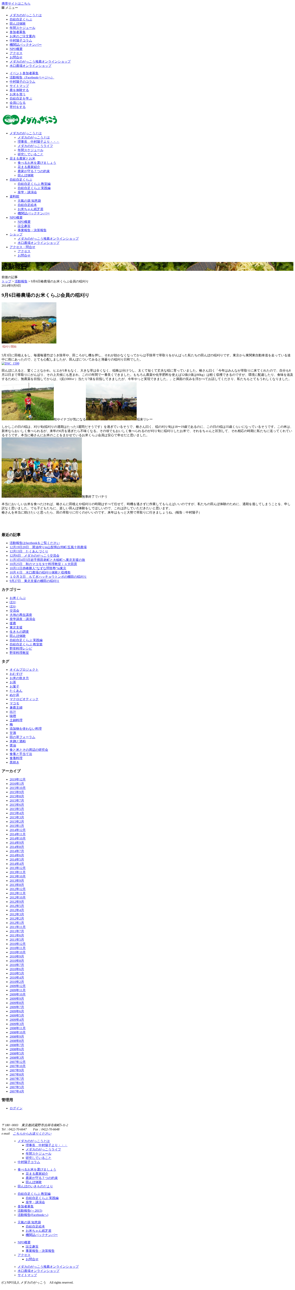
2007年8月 (17, 1074)
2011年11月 (18, 927)
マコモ (14, 703)
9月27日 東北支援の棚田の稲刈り (34, 581)
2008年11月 (18, 1028)
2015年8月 (17, 796)
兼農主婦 (16, 707)
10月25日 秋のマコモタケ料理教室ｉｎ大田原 (43, 564)
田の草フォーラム (22, 737)
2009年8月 (17, 1003)
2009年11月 (18, 990)
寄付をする (18, 107)
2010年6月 (17, 969)
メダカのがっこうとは (26, 15)
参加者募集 (18, 32)
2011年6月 (17, 935)
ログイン (16, 1108)
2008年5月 (17, 1053)
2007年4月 (17, 1091)
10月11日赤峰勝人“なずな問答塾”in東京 (38, 568)
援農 (13, 623)
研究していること (30, 154)
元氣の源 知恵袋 (29, 200)
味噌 (13, 716)
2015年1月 (17, 825)
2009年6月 (17, 1011)
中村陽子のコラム (22, 81)
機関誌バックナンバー (26, 44)
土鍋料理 (16, 720)
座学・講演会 (27, 192)
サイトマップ (19, 86)
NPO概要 (16, 49)
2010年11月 (18, 948)
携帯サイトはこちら (16, 3)
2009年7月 (17, 1007)
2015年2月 (17, 821)
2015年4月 (17, 813)
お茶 (13, 682)
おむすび (16, 674)
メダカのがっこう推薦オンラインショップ (40, 61)
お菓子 (14, 686)
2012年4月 (17, 910)
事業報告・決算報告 (32, 230)
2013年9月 (17, 880)
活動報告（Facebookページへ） (32, 77)
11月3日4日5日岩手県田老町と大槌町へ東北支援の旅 (47, 559)
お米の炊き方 (19, 678)
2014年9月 (17, 842)
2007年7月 (17, 1078)
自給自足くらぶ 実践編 (34, 188)
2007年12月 (18, 1062)
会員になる (18, 102)
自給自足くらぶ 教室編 (34, 183)
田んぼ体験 (18, 23)
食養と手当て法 (21, 754)
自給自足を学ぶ (21, 98)
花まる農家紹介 (29, 167)
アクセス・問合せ (22, 247)
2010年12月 (18, 944)
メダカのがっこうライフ (35, 146)
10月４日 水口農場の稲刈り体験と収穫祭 (40, 572)
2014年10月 (18, 838)
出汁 (13, 711)
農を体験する (19, 90)
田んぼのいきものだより (35, 1186)
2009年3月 (17, 1024)
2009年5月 (17, 1015)
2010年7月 (17, 965)
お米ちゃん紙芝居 (30, 209)
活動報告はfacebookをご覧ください (35, 543)
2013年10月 (18, 876)
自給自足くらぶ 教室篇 (26, 644)
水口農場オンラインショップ (30, 65)
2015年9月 (17, 792)
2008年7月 (17, 1045)
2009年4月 (17, 1019)
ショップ (16, 234)
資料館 (14, 196)
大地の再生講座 (21, 614)
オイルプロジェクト (24, 669)
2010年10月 (18, 952)
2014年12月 (18, 830)
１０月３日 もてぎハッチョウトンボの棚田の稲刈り (48, 576)
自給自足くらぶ (21, 19)
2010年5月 (17, 973)
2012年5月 (17, 906)
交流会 (14, 610)
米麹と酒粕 (18, 741)
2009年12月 (18, 986)
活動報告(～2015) (30, 1210)
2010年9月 (17, 956)
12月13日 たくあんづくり (29, 551)
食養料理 (16, 758)
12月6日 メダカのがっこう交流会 (34, 555)
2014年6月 (17, 855)
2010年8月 (17, 960)
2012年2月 (17, 918)
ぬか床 (14, 695)
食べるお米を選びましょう (37, 162)
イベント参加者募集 (24, 73)
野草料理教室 (19, 652)
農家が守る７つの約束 (34, 171)
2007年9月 (17, 1070)
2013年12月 (18, 868)
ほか (13, 602)
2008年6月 (17, 1049)
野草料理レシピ (21, 648)
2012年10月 (18, 897)
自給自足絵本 (27, 205)
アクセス (16, 53)
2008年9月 (17, 1036)
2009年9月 (17, 998)
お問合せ (16, 57)
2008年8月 (17, 1040)
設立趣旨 (24, 226)
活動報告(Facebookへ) (33, 1215)
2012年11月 (18, 893)
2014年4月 (17, 863)
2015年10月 (18, 788)
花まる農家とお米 (22, 158)
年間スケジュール (22, 28)
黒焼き (14, 762)
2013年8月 (17, 884)
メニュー (11, 7)
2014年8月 (17, 847)
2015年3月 (17, 817)
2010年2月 (17, 981)
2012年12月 (18, 889)
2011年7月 (17, 931)
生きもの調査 (19, 631)
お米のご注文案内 (22, 36)
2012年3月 (17, 914)
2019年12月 (18, 779)
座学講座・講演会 (22, 619)
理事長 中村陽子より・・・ (38, 141)
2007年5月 (17, 1087)
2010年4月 (17, 977)
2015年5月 (17, 809)
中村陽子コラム (21, 40)
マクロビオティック (24, 699)
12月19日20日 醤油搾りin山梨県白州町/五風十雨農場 (48, 547)
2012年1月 (17, 922)
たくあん (16, 690)
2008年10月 (18, 1032)
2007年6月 (17, 1083)
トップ (6, 281)
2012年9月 (17, 901)
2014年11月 (18, 834)
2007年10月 (18, 1066)
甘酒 (13, 733)
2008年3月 (17, 1057)
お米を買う (18, 94)
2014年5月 (17, 859)
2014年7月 (17, 851)
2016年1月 (17, 783)
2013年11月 (18, 872)
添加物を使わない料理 (26, 728)
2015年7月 (17, 800)
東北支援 (16, 627)
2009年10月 (18, 994)
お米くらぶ (18, 598)
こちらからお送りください (32, 1133)
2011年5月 (17, 939)
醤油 (13, 745)
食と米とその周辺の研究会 (29, 749)
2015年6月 (17, 804)
